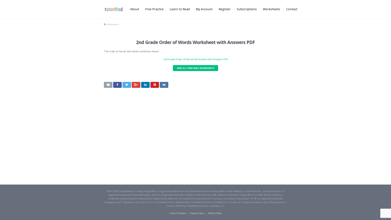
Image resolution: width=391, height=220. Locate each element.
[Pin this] (154, 85)
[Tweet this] (126, 85)
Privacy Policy (197, 213)
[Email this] (108, 85)
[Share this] (117, 85)
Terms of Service (177, 213)
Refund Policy (215, 213)
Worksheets (113, 24)
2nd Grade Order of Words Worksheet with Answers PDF (195, 59)
